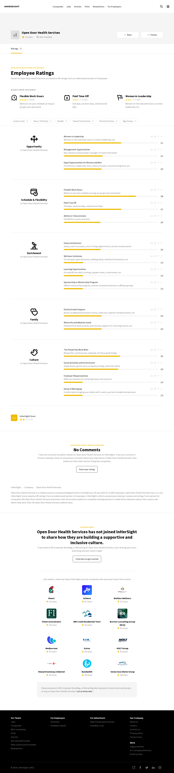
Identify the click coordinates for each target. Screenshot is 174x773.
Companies (58, 6)
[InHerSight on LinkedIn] (153, 767)
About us (134, 721)
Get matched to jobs (20, 740)
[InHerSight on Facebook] (140, 767)
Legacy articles (137, 746)
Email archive (136, 754)
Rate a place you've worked (23, 744)
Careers (133, 725)
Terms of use (136, 737)
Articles (77, 6)
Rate (129, 34)
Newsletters (98, 6)
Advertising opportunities (102, 721)
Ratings (16, 48)
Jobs (68, 6)
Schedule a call (97, 725)
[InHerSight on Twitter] (147, 767)
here (70, 502)
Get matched (46, 37)
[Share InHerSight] (133, 767)
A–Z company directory (140, 750)
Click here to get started (87, 559)
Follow (153, 34)
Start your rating (87, 469)
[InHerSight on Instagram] (160, 767)
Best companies (18, 729)
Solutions (55, 721)
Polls (87, 6)
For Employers (114, 6)
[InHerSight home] (12, 6)
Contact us (135, 729)
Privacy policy (136, 733)
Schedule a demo (58, 725)
